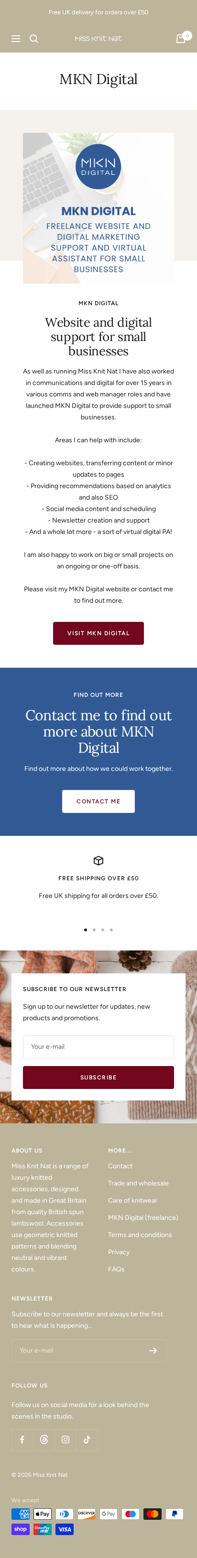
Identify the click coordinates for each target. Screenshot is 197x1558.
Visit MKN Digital (98, 633)
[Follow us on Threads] (44, 1440)
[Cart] (181, 38)
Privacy (119, 1252)
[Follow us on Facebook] (22, 1440)
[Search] (34, 38)
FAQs (116, 1269)
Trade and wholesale (138, 1183)
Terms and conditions (140, 1235)
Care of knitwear (132, 1200)
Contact (120, 1166)
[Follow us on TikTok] (87, 1440)
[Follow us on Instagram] (65, 1440)
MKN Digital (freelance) (143, 1218)
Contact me (98, 801)
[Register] (153, 1350)
